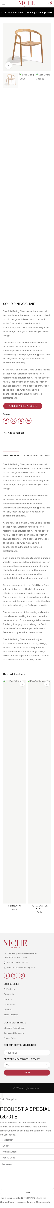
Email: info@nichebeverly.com (21, 967)
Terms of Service (35, 1202)
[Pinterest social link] (21, 421)
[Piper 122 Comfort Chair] (39, 792)
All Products (9, 989)
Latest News (9, 1004)
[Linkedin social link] (29, 421)
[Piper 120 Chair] (14, 792)
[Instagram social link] (14, 976)
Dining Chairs (45, 12)
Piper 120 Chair (14, 906)
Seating (31, 12)
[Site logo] (27, 3)
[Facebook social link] (6, 421)
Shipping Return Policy (14, 1028)
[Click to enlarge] (8, 65)
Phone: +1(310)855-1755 (17, 962)
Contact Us (9, 994)
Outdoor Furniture (14, 12)
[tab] (11, 455)
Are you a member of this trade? (22, 1059)
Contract (8, 1009)
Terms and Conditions (14, 1033)
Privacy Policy (10, 1038)
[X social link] (13, 421)
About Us (8, 999)
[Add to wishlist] (22, 683)
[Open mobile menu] (4, 4)
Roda (14, 909)
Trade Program (11, 1014)
